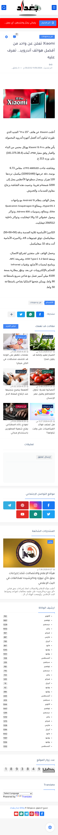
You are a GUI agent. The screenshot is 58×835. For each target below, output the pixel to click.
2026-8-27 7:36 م (44, 569)
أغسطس (45, 658)
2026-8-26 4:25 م (18, 352)
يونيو (48, 650)
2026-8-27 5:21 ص (44, 352)
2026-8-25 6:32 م (18, 386)
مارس (47, 637)
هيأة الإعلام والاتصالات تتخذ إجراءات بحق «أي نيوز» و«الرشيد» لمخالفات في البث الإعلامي (30, 578)
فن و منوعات (47, 37)
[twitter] (49, 514)
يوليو (48, 654)
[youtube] (22, 514)
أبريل (48, 642)
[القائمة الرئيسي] (54, 7)
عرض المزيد (11, 326)
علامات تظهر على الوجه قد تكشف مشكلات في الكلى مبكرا (15, 359)
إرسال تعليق (44, 457)
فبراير (47, 633)
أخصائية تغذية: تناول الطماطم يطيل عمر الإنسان (44, 394)
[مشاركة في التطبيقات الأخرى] (11, 314)
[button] (40, 314)
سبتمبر (46, 663)
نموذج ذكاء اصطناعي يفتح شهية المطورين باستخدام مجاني (16, 429)
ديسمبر (46, 625)
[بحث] (3, 7)
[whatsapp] (35, 514)
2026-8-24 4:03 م (18, 421)
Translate (27, 797)
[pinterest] (22, 505)
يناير (48, 629)
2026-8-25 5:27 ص (44, 421)
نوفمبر (47, 621)
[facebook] (49, 505)
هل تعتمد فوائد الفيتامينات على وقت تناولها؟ (43, 429)
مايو (48, 646)
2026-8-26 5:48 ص (44, 386)
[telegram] (9, 505)
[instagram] (35, 505)
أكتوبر (47, 616)
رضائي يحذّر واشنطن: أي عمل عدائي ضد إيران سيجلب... (20, 23)
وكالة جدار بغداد (17, 808)
